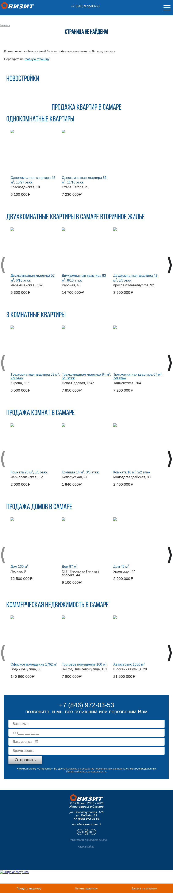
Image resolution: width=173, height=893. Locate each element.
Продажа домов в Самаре (39, 507)
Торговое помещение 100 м (84, 664)
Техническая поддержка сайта (88, 840)
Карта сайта (86, 846)
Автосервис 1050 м (129, 664)
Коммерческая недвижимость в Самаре (57, 605)
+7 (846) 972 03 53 (86, 818)
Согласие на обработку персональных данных (94, 768)
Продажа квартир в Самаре (87, 108)
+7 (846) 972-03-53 (85, 6)
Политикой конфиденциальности (86, 771)
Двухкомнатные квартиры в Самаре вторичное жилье (75, 217)
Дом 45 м (121, 566)
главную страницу (36, 59)
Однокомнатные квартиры (40, 119)
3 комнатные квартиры (36, 315)
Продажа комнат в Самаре (40, 413)
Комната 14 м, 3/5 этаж (80, 472)
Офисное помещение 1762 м (34, 664)
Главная (5, 25)
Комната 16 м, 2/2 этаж (131, 472)
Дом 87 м (69, 566)
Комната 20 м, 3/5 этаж (29, 472)
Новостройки (22, 79)
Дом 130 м (19, 566)
